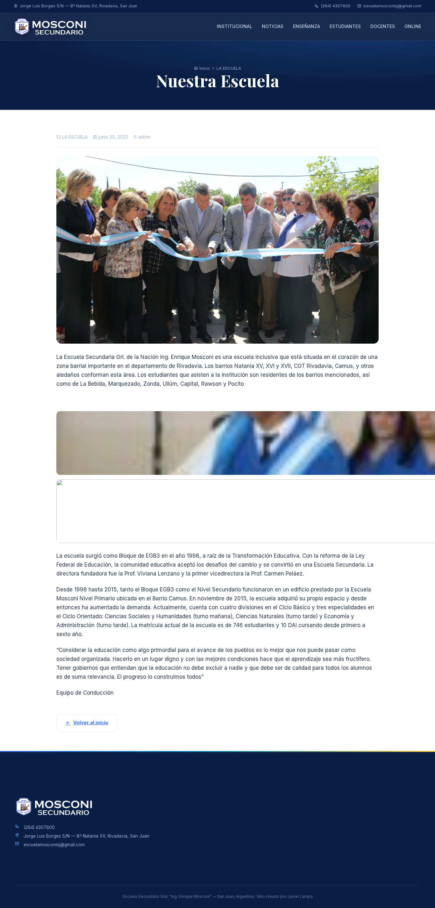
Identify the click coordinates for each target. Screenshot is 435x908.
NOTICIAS (272, 26)
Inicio (204, 68)
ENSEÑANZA (306, 26)
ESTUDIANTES (345, 26)
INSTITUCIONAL (234, 26)
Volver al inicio (90, 722)
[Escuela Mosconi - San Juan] (52, 26)
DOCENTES (382, 26)
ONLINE (412, 26)
